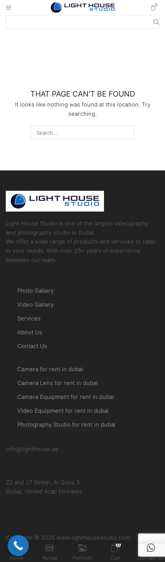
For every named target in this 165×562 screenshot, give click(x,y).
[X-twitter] (36, 520)
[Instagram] (77, 520)
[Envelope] (15, 520)
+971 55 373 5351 (29, 458)
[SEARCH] (127, 132)
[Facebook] (56, 520)
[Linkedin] (119, 520)
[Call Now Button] (18, 545)
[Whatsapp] (98, 520)
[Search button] (156, 21)
